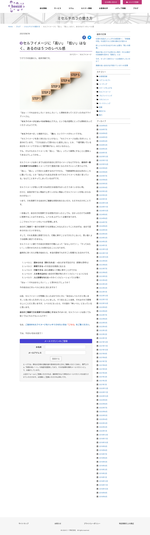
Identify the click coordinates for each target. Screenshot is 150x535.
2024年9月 (103, 214)
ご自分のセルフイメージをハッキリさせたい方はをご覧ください (57, 324)
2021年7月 (103, 361)
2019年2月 (103, 473)
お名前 (38, 347)
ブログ (135, 8)
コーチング (103, 84)
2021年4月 (103, 373)
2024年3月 (103, 238)
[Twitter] (89, 37)
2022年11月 (103, 299)
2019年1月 (103, 477)
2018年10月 (103, 489)
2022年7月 (103, 315)
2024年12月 (103, 203)
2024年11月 (103, 207)
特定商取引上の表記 (126, 523)
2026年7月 (103, 129)
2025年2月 (103, 195)
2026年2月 (103, 149)
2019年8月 (103, 450)
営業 (100, 107)
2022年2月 (103, 334)
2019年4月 (103, 466)
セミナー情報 (86, 8)
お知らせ (58, 523)
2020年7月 (103, 408)
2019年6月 (103, 458)
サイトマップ (23, 523)
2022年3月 (103, 330)
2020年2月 (103, 427)
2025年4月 (103, 187)
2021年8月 (103, 357)
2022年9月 (103, 307)
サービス (57, 8)
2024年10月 (103, 211)
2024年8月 (103, 218)
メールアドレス (34, 353)
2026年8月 (103, 126)
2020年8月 (103, 404)
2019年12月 (103, 435)
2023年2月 (103, 288)
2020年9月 (103, 400)
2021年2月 (103, 381)
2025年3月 (103, 191)
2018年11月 (103, 485)
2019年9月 (103, 446)
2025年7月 (103, 176)
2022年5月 (103, 323)
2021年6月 (103, 365)
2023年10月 (103, 257)
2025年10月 (103, 164)
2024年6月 (103, 226)
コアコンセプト (105, 80)
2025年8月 (103, 172)
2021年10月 (103, 350)
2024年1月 (103, 245)
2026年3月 (103, 145)
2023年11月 (103, 253)
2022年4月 (103, 327)
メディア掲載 (120, 8)
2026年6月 (103, 133)
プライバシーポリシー (92, 523)
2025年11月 (103, 160)
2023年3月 (103, 284)
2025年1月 (103, 199)
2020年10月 (103, 396)
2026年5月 (103, 137)
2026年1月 (103, 153)
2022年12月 (103, 296)
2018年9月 (103, 493)
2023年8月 (103, 265)
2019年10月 (103, 442)
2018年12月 (103, 481)
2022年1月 (103, 338)
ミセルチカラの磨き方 (32, 27)
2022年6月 (103, 319)
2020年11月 (103, 392)
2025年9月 (103, 168)
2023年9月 (103, 261)
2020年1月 (103, 431)
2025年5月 (103, 184)
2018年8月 (103, 497)
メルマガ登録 (133, 2)
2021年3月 (103, 377)
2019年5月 (103, 462)
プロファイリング (105, 96)
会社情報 (43, 8)
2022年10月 (103, 303)
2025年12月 (103, 156)
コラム (71, 8)
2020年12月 (103, 388)
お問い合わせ (112, 2)
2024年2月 (103, 242)
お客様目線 (103, 76)
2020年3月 (103, 423)
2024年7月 (103, 222)
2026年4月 (103, 141)
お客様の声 (103, 8)
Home (10, 27)
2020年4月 (103, 419)
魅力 (100, 115)
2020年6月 (103, 412)
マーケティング (104, 103)
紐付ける (102, 111)
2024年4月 (103, 234)
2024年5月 (103, 230)
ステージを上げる (105, 88)
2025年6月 (103, 180)
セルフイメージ (105, 92)
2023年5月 (103, 276)
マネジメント (104, 99)
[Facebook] (84, 37)
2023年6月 (103, 272)
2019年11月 (103, 439)
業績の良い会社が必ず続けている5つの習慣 (112, 65)
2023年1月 (103, 292)
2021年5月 (103, 369)
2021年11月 (103, 346)
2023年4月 (103, 280)
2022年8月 (103, 311)
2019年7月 (103, 454)
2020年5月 (103, 415)
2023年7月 (103, 269)
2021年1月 (103, 384)
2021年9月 (103, 354)
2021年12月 (103, 342)
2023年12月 (103, 249)
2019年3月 (103, 469)
